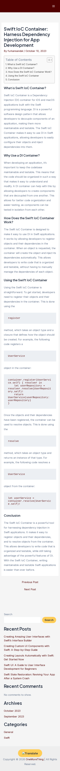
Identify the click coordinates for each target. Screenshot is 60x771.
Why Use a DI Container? (21, 68)
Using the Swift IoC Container (23, 75)
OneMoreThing (35, 759)
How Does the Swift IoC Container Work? (30, 72)
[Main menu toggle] (53, 6)
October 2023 (12, 710)
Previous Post (30, 582)
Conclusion (14, 79)
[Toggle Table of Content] (48, 60)
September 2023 (14, 716)
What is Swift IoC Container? (22, 64)
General (8, 732)
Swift (7, 737)
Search (8, 614)
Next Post (30, 589)
